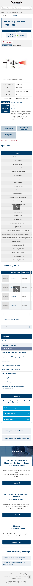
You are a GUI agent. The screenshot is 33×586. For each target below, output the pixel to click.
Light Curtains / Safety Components (13, 357)
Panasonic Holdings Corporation (21, 576)
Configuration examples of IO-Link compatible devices (13, 387)
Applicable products (8, 135)
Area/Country (17, 578)
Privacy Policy (23, 573)
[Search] (30, 8)
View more (16, 314)
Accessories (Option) (24, 128)
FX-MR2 (13, 287)
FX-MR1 (13, 278)
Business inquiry (9, 414)
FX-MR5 (13, 305)
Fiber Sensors (6, 15)
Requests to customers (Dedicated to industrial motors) (14, 563)
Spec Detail (9, 128)
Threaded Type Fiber (9, 345)
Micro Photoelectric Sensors (11, 365)
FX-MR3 (13, 296)
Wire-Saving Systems (8, 382)
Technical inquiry (10, 408)
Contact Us (16, 483)
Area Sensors (6, 361)
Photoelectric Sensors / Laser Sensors (14, 352)
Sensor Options (6, 378)
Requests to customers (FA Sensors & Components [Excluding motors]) (14, 558)
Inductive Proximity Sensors (11, 369)
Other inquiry (8, 419)
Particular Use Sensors (9, 373)
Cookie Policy (7, 576)
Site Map (7, 573)
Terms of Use (14, 573)
